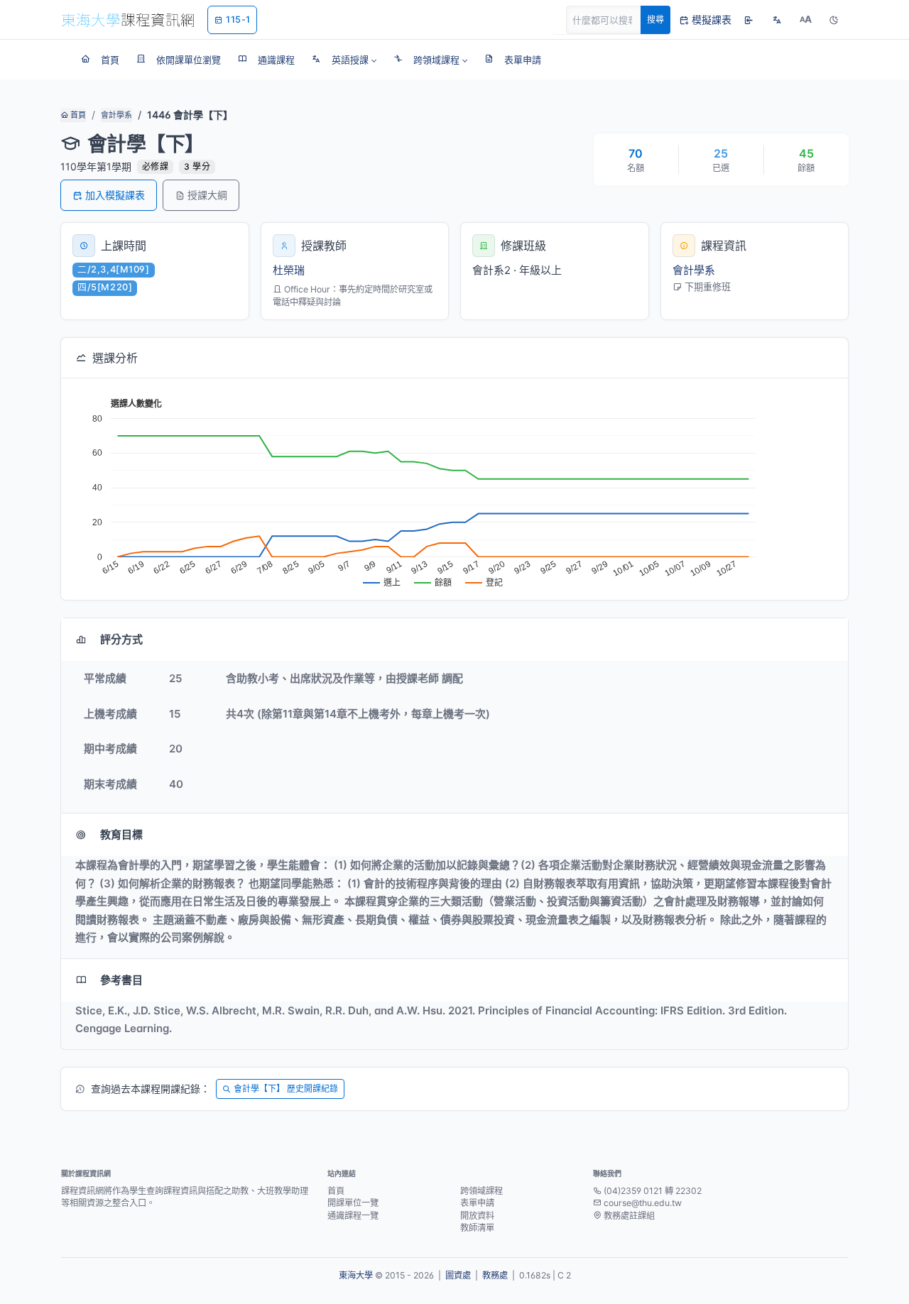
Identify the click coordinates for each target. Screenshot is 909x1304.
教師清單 (477, 1227)
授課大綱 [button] (207, 195)
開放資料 (477, 1215)
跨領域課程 (481, 1190)
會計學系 (116, 115)
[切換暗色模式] (834, 20)
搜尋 (655, 19)
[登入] (748, 20)
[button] (344, 59)
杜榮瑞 (289, 270)
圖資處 (458, 1275)
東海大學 (356, 1275)
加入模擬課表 (115, 195)
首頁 (77, 115)
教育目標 (121, 834)
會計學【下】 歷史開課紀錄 (286, 1088)
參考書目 (121, 980)
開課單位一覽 (353, 1203)
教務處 (495, 1275)
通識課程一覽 (353, 1215)
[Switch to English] (777, 20)
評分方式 (121, 639)
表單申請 (477, 1203)
